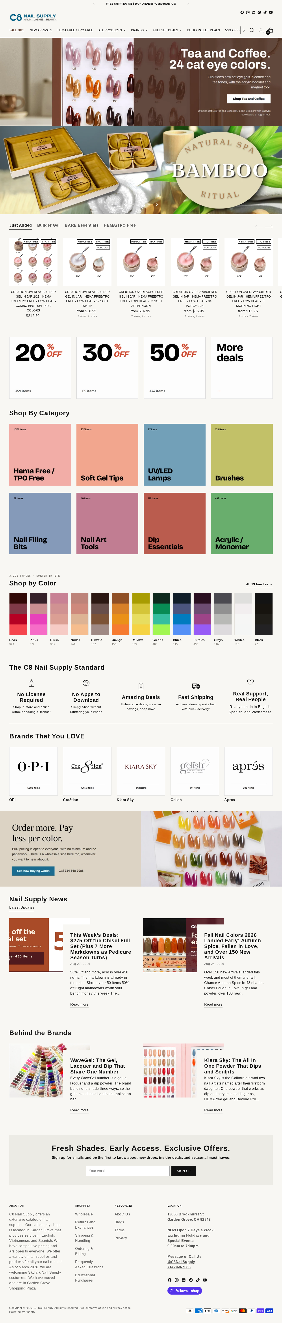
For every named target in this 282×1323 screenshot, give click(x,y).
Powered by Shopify (22, 1312)
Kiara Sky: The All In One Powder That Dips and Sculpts (232, 1065)
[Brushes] (242, 455)
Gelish (176, 800)
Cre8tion (70, 800)
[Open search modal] (251, 30)
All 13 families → (259, 584)
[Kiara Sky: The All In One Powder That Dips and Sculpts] (183, 1080)
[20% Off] (40, 368)
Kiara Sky (125, 800)
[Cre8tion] (87, 771)
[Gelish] (195, 771)
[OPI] (33, 771)
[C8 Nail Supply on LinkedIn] (254, 12)
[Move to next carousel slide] (157, 204)
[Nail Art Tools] (107, 524)
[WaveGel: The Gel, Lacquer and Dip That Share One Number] (49, 1080)
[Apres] (248, 771)
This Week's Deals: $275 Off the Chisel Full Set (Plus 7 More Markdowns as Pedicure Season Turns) (100, 946)
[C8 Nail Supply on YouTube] (271, 12)
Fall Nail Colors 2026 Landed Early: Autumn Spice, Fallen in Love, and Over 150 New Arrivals (232, 946)
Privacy (121, 1238)
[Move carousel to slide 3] (143, 204)
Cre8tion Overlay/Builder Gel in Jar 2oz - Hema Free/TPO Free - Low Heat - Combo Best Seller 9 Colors (33, 301)
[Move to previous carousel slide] (125, 204)
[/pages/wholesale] (141, 849)
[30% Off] (107, 368)
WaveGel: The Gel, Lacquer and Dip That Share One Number (97, 1065)
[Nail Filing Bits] (40, 524)
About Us (122, 1214)
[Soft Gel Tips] (107, 455)
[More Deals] (242, 368)
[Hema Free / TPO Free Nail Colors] (40, 455)
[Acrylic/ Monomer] (242, 524)
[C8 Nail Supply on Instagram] (248, 12)
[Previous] (94, 3)
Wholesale (84, 1214)
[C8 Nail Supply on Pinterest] (259, 12)
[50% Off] (175, 368)
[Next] (188, 3)
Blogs (119, 1222)
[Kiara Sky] (141, 771)
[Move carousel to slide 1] (133, 204)
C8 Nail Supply (43, 1308)
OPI (12, 800)
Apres (229, 800)
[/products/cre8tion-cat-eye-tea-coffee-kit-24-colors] (141, 82)
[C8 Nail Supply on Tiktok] (265, 12)
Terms (119, 1230)
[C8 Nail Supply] (33, 17)
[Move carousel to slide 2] (138, 204)
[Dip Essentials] (175, 524)
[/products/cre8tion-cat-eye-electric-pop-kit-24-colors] (141, 170)
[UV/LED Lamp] (175, 455)
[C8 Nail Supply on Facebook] (242, 12)
